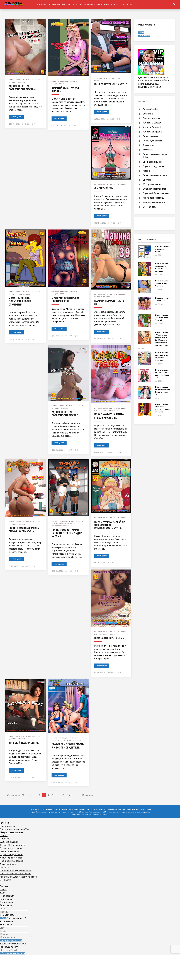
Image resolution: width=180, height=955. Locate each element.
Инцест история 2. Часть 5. (111, 84)
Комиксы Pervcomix (152, 127)
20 (68, 795)
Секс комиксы (149, 207)
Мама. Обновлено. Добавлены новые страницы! (20, 301)
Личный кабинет (57, 4)
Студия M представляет (154, 189)
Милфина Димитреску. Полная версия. (66, 299)
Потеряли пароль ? (16, 918)
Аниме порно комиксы (153, 198)
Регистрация (6, 905)
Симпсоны (148, 180)
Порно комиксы (15, 80)
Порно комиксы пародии (19, 294)
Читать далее (16, 117)
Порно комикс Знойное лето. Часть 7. (162, 283)
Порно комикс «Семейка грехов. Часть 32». (109, 416)
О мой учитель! (103, 188)
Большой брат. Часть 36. (24, 742)
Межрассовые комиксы (62, 526)
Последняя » (88, 795)
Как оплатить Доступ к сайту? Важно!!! (99, 4)
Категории (41, 4)
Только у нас (149, 145)
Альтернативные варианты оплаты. (162, 248)
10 (63, 795)
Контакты (72, 4)
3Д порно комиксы (17, 82)
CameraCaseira (150, 109)
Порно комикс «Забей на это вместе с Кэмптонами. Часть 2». (109, 525)
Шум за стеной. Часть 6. (109, 638)
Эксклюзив (148, 150)
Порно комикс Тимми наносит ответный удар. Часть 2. (67, 533)
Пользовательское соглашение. (15, 874)
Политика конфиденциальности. (15, 870)
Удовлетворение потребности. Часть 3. (65, 413)
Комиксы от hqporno (152, 132)
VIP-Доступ (126, 4)
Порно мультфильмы (153, 141)
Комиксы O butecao (152, 123)
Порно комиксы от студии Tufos (15, 829)
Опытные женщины (31, 80)
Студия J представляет (154, 166)
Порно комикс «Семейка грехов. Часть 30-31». (24, 530)
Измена (97, 410)
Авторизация (6, 921)
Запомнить (8, 915)
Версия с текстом (151, 118)
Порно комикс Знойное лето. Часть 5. (162, 317)
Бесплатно (148, 114)
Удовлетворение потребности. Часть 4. (22, 87)
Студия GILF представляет (156, 193)
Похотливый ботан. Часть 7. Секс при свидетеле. (68, 746)
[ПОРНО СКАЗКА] (20, 4)
